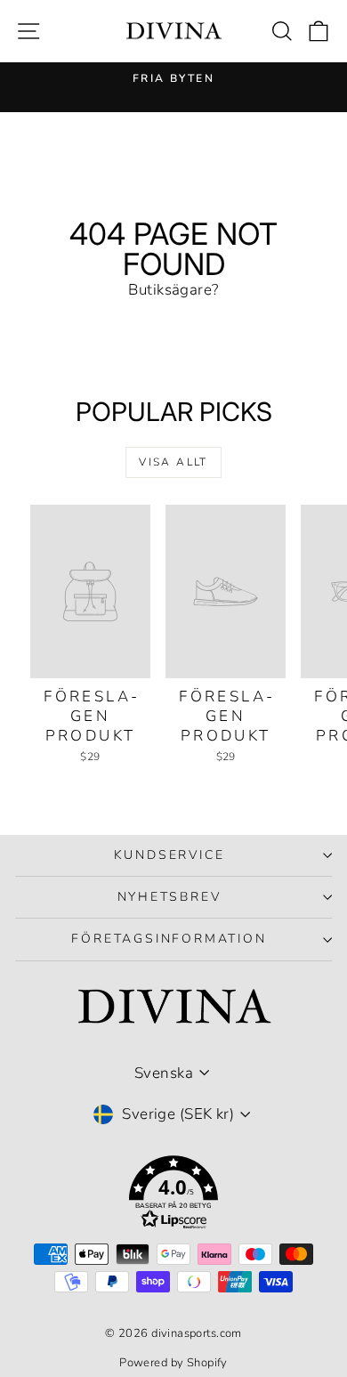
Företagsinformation (168, 938)
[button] (173, 1195)
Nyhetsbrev (169, 896)
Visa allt (173, 462)
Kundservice (169, 854)
